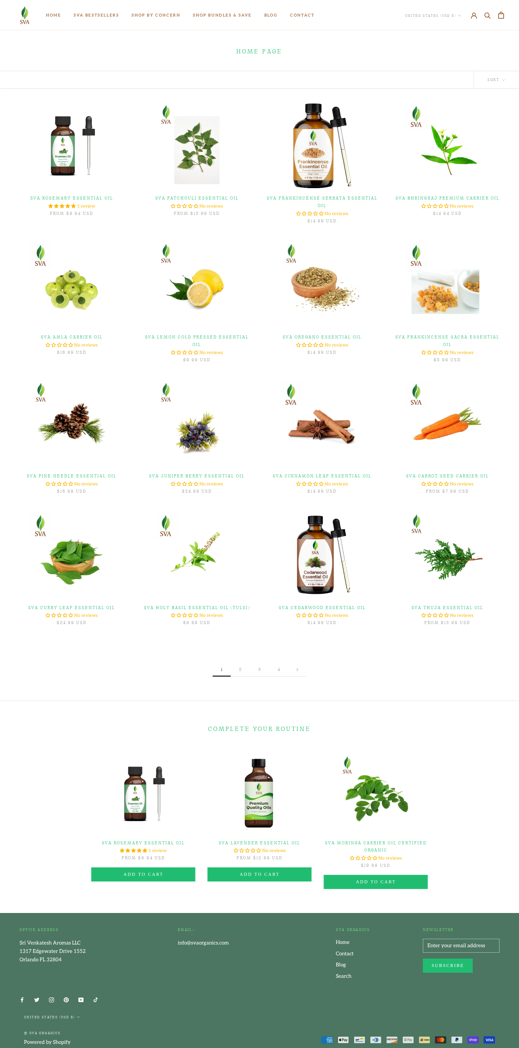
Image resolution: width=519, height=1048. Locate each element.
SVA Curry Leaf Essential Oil (71, 607)
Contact (302, 15)
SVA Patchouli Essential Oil (197, 197)
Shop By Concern (156, 15)
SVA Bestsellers (96, 15)
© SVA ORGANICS (42, 1033)
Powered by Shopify (47, 1042)
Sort (494, 79)
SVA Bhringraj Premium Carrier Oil (447, 197)
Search (343, 976)
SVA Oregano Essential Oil (322, 336)
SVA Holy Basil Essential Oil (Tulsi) (197, 607)
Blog (271, 15)
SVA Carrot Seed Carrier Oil (447, 475)
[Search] (487, 15)
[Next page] (297, 669)
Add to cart (143, 874)
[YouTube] (80, 999)
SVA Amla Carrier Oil (72, 336)
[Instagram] (51, 999)
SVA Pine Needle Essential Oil (72, 475)
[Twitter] (36, 999)
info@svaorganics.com (203, 943)
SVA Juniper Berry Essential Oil (197, 475)
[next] (500, 815)
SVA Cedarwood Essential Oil (322, 607)
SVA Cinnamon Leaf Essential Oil (322, 475)
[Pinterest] (66, 999)
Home (53, 15)
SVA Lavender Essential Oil (259, 842)
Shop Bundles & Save (222, 15)
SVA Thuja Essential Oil (447, 607)
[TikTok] (95, 999)
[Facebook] (22, 999)
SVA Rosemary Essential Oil (71, 197)
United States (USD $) (430, 15)
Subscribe (448, 965)
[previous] (19, 815)
